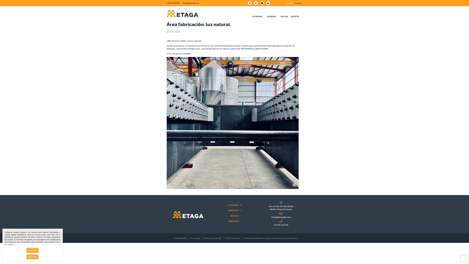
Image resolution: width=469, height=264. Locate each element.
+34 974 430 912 (173, 3)
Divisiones (271, 16)
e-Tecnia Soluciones (289, 238)
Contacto (294, 16)
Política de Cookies (232, 238)
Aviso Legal (195, 238)
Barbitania (260, 238)
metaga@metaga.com (190, 3)
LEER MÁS (32, 257)
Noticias (284, 16)
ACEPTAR (32, 250)
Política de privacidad (212, 238)
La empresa (257, 16)
